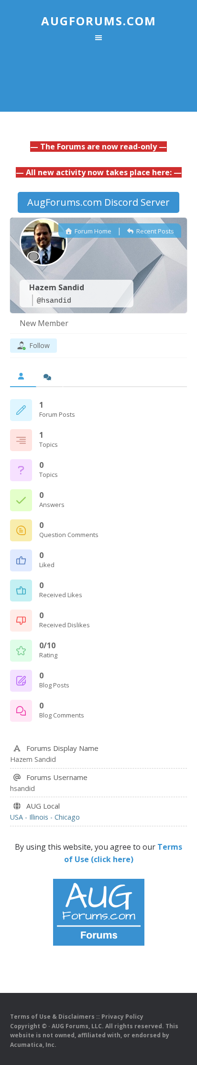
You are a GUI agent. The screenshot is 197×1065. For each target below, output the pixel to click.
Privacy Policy (122, 1016)
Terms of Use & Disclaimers (52, 1016)
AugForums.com (98, 21)
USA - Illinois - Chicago (45, 817)
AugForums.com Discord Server (98, 202)
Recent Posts (154, 231)
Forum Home (92, 231)
